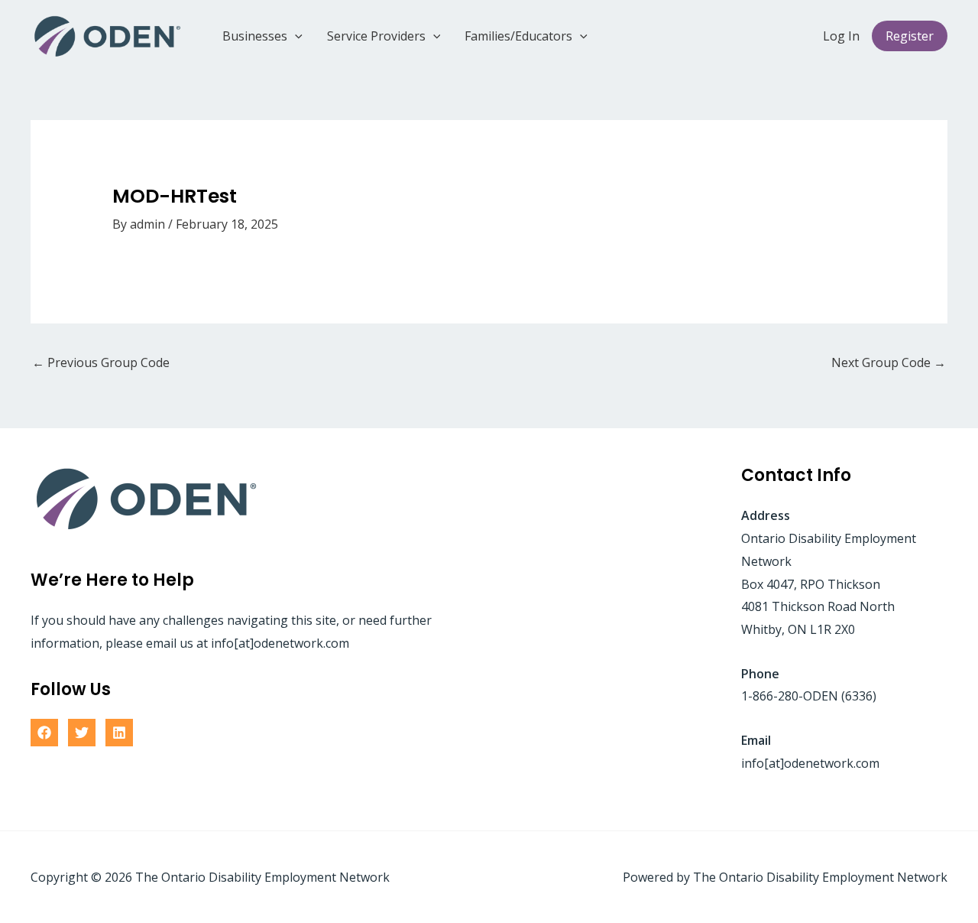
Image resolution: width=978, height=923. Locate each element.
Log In (841, 36)
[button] (295, 36)
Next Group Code (888, 362)
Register (910, 36)
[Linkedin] (119, 732)
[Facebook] (44, 732)
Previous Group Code (101, 362)
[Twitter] (82, 732)
